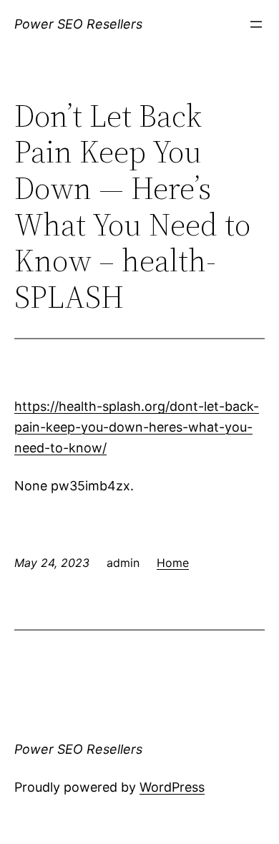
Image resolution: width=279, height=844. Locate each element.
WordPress (172, 787)
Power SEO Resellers (78, 23)
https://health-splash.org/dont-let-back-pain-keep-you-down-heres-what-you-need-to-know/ (136, 427)
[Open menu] (256, 24)
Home (173, 563)
